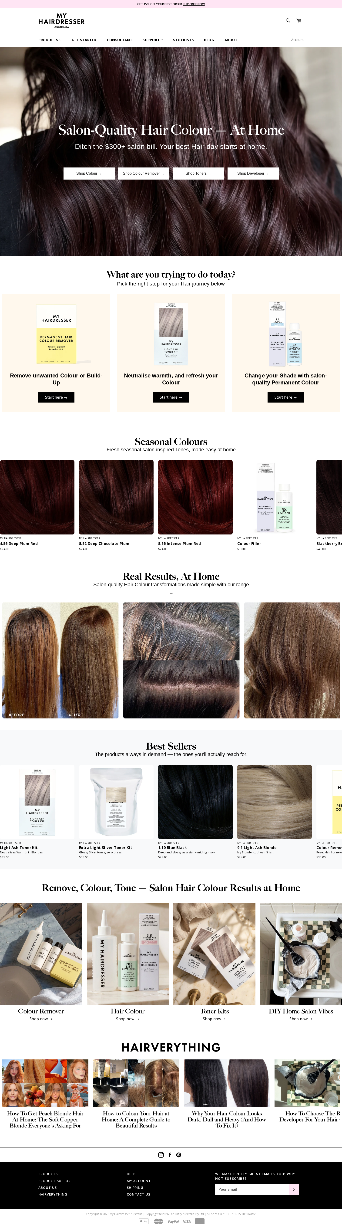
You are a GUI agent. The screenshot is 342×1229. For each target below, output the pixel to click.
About (231, 39)
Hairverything (52, 1194)
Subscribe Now (194, 4)
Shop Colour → (89, 173)
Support (152, 39)
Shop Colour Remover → (143, 173)
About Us (47, 1187)
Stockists (183, 39)
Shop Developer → (253, 173)
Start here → (56, 397)
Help (131, 1174)
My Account (139, 1181)
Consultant (119, 39)
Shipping (135, 1187)
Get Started (84, 39)
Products (48, 39)
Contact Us (138, 1194)
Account (297, 39)
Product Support (55, 1181)
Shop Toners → (198, 173)
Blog (209, 39)
